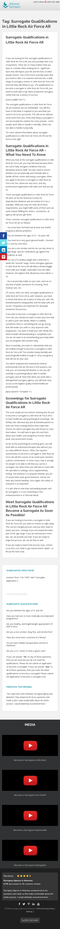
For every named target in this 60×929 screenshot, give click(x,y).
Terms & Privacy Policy (16, 593)
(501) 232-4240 (53, 2)
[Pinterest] (3, 256)
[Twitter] (3, 242)
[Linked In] (3, 249)
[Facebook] (3, 235)
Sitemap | (30, 911)
